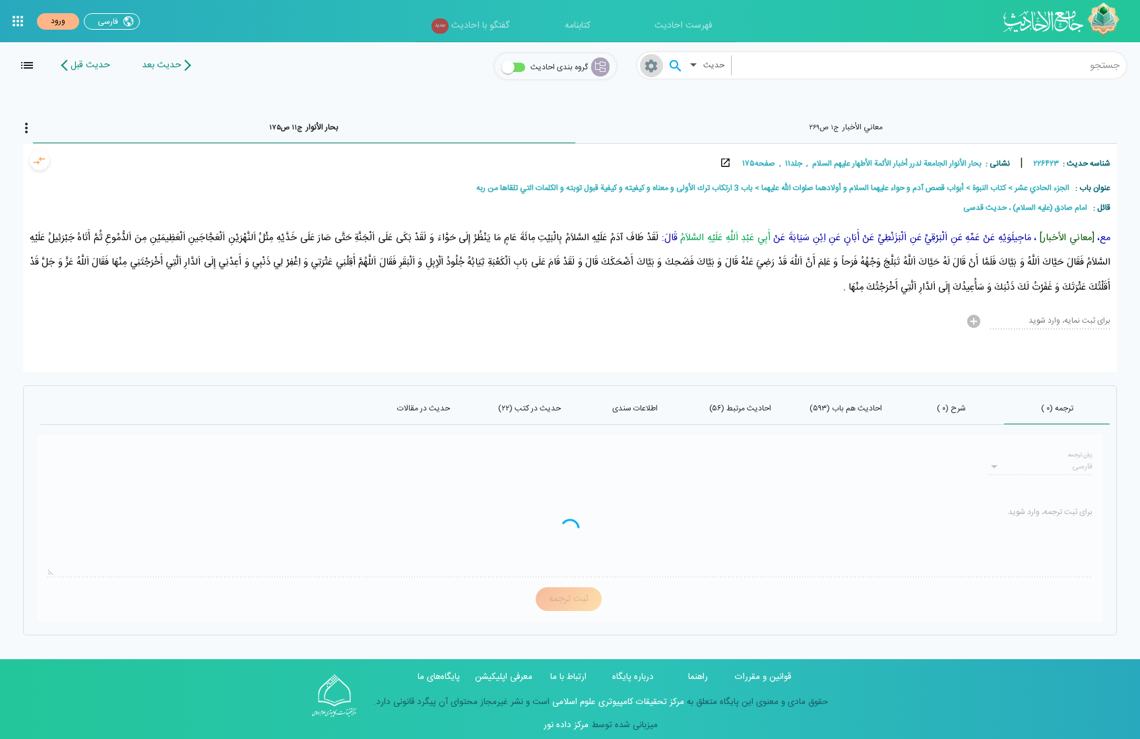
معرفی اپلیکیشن (503, 677)
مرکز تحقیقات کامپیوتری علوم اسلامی (617, 702)
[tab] (846, 127)
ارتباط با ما (568, 677)
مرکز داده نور (566, 725)
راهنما (698, 677)
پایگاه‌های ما (439, 677)
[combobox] (929, 65)
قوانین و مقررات (763, 677)
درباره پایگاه (633, 677)
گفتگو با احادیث (472, 26)
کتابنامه (577, 26)
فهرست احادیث (683, 26)
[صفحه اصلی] (1065, 21)
